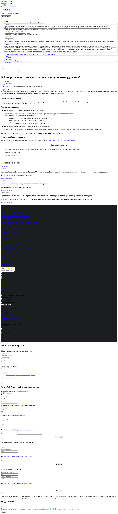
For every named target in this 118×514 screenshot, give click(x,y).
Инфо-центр (8, 59)
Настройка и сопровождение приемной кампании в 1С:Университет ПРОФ (77, 46)
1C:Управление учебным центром (15, 28)
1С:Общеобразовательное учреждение (96, 26)
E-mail (3, 399)
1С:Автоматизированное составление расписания (21, 34)
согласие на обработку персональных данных (20, 375)
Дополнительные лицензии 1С (27, 54)
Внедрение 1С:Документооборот (82, 48)
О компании (8, 23)
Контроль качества (24, 23)
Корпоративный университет (14, 31)
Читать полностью (6, 178)
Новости (7, 61)
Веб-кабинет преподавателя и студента (17, 33)
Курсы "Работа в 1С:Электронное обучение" (96, 49)
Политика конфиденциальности (11, 318)
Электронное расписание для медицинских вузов (94, 28)
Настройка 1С (9, 51)
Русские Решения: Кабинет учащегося (65, 28)
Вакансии (41, 23)
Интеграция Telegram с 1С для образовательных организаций (66, 41)
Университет (9, 38)
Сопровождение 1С (35, 51)
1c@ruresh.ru (13, 156)
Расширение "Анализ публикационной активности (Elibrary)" (25, 41)
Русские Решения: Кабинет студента (39, 28)
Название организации (8, 391)
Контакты (7, 62)
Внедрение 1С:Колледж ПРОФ (30, 48)
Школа (7, 39)
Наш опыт (7, 57)
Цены (6, 52)
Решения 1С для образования (14, 43)
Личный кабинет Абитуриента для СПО (101, 41)
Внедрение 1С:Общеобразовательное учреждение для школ (32, 49)
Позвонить (4, 285)
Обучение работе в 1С (21, 51)
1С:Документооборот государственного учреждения (21, 29)
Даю (19, 375)
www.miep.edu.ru (42, 129)
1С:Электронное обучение (48, 29)
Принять (3, 512)
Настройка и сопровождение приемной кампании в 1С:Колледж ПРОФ (28, 46)
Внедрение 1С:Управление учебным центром (56, 48)
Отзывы (15, 23)
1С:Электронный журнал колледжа (71, 26)
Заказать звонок (6, 16)
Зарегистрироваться (59, 145)
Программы (8, 24)
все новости (4, 166)
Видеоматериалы (20, 61)
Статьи (12, 61)
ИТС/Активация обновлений (46, 54)
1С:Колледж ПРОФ (26, 26)
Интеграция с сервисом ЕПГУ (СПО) (46, 26)
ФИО (3, 393)
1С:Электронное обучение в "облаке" (65, 51)
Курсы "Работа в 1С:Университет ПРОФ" (66, 49)
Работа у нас (34, 23)
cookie (50, 509)
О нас (6, 21)
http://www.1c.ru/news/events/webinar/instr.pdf (62, 140)
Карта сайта (4, 321)
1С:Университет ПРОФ (12, 26)
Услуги (6, 44)
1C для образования (10, 54)
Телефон (4, 397)
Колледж (8, 36)
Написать (4, 282)
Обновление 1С (47, 51)
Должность (4, 395)
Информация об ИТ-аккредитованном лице (14, 315)
